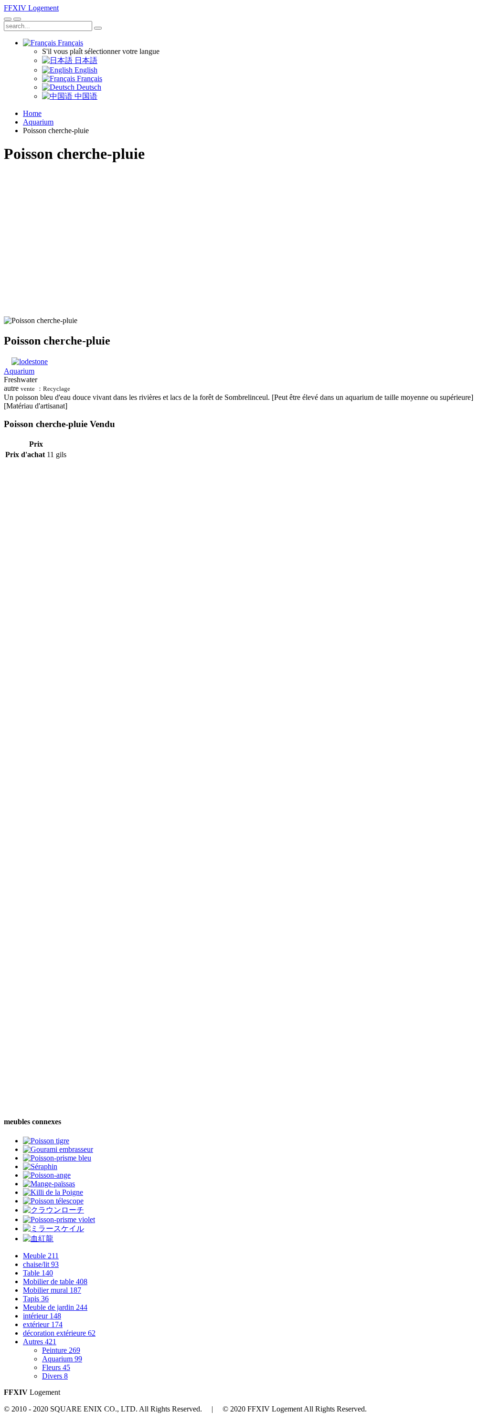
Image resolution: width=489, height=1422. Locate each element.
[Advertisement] (244, 240)
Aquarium (38, 122)
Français (69, 43)
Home (32, 113)
